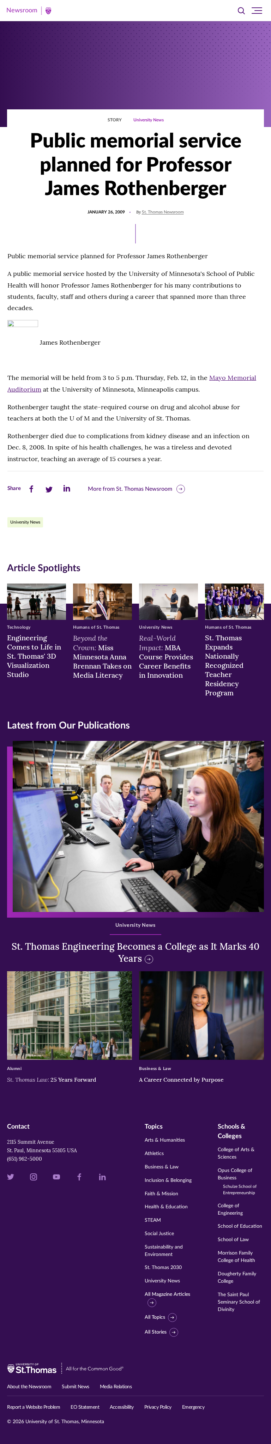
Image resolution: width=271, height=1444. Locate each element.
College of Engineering (230, 1209)
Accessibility (122, 1407)
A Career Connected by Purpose (182, 1079)
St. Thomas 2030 (163, 1267)
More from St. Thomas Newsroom (130, 489)
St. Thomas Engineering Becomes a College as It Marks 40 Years (135, 952)
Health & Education (166, 1206)
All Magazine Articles (167, 1294)
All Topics (155, 1317)
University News (148, 120)
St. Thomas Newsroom (163, 212)
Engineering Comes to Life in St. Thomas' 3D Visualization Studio (34, 656)
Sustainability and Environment (164, 1251)
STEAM (153, 1220)
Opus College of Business (237, 1181)
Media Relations (116, 1386)
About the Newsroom (29, 1386)
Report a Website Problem (33, 1407)
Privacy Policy (157, 1407)
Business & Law (162, 1167)
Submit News (75, 1386)
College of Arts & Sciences (236, 1153)
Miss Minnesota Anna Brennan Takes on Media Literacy (102, 656)
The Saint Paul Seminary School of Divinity (239, 1302)
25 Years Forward (51, 1079)
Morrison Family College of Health (236, 1257)
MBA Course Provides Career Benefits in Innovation (166, 656)
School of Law (233, 1239)
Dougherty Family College (237, 1277)
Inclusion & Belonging (168, 1180)
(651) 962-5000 (24, 1159)
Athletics (154, 1153)
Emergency (193, 1407)
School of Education (240, 1226)
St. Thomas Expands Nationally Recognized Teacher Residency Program (224, 665)
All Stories (156, 1332)
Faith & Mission (161, 1193)
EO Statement (85, 1407)
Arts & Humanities (165, 1140)
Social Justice (159, 1233)
